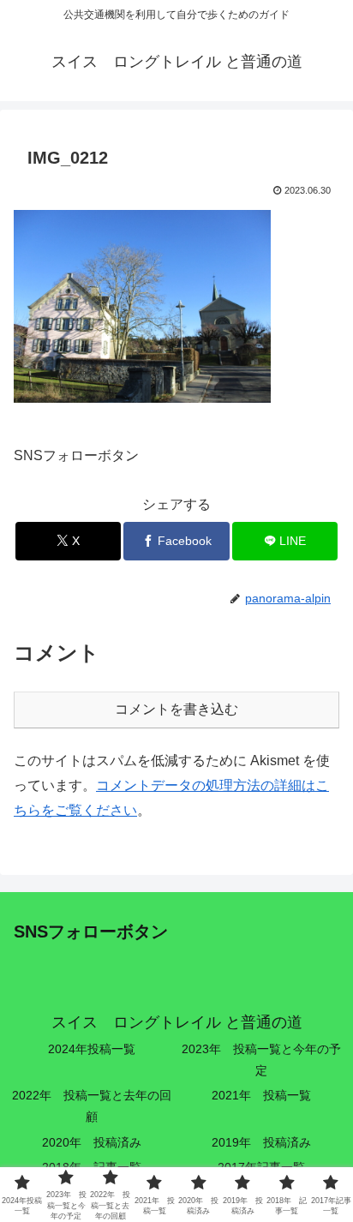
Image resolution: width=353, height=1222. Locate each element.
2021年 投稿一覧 (261, 1095)
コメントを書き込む (176, 709)
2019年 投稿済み (261, 1142)
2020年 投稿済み (91, 1142)
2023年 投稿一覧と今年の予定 (261, 1059)
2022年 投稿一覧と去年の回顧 (91, 1105)
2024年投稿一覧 (91, 1049)
